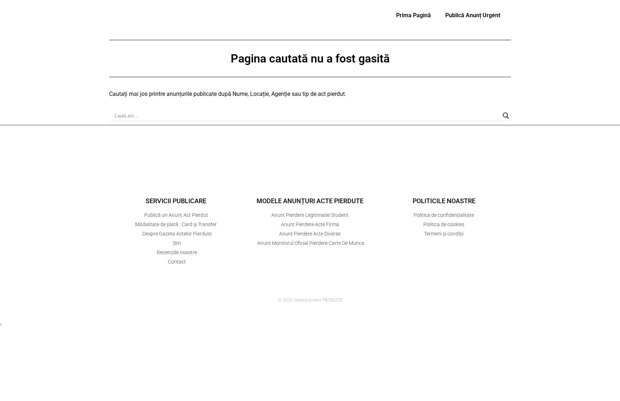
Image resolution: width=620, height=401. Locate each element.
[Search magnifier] (506, 116)
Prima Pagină (413, 15)
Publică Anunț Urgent (472, 15)
